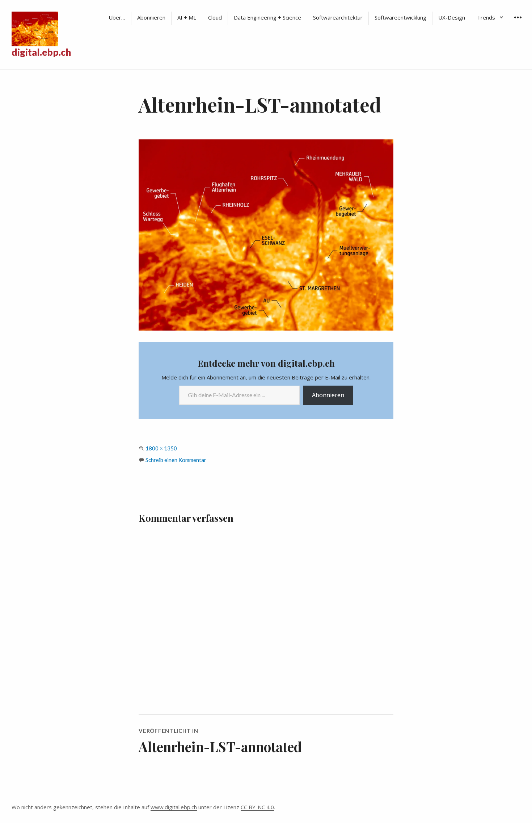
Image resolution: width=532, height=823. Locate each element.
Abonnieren (151, 17)
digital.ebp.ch (41, 52)
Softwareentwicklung (400, 17)
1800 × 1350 (161, 448)
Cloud (215, 17)
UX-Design (451, 17)
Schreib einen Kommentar (175, 460)
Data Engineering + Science (267, 17)
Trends (486, 17)
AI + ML (186, 17)
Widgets (517, 22)
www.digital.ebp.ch (174, 807)
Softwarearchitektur (338, 17)
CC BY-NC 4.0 (257, 807)
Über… (117, 17)
